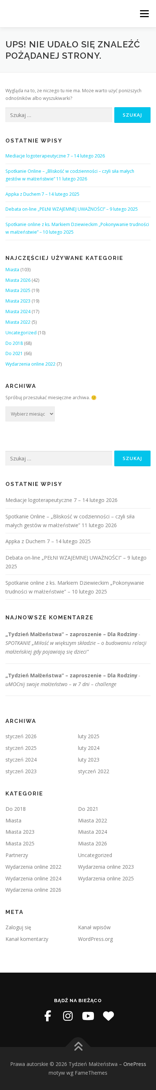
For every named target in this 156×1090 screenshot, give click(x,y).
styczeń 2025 (21, 747)
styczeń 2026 (21, 736)
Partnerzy (16, 855)
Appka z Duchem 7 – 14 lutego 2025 (42, 194)
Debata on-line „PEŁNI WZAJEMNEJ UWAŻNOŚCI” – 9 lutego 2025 (71, 209)
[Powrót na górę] (78, 1047)
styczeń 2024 (21, 759)
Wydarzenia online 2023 (106, 866)
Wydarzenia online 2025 (106, 878)
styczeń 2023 (21, 771)
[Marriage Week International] (108, 1016)
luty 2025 (88, 736)
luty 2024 (88, 747)
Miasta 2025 (17, 290)
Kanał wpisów (94, 927)
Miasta (12, 269)
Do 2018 (14, 343)
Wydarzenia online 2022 (30, 364)
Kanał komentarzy (26, 938)
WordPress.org (95, 938)
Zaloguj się (18, 927)
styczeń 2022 (93, 771)
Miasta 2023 (17, 301)
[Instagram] (67, 1016)
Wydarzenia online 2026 (33, 889)
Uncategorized (21, 333)
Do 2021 (14, 353)
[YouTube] (88, 1016)
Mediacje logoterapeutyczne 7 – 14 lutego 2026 (55, 156)
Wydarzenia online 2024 (33, 878)
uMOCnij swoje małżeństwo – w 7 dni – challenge (60, 684)
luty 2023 (88, 759)
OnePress (134, 1063)
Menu (144, 14)
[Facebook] (47, 1016)
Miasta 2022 (17, 322)
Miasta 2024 (17, 311)
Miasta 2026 (17, 280)
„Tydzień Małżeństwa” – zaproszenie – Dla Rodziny (71, 634)
